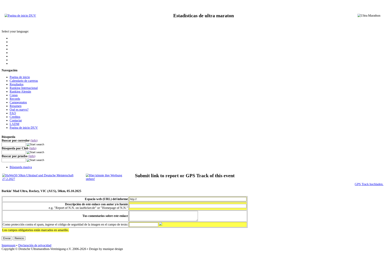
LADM (14, 124)
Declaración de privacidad (34, 245)
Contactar (16, 120)
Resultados (16, 84)
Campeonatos (18, 102)
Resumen (15, 106)
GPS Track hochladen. (369, 184)
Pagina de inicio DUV (24, 127)
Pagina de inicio (20, 77)
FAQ (13, 113)
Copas (14, 95)
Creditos (15, 116)
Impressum (8, 245)
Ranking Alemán (20, 91)
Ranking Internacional (24, 88)
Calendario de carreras (24, 80)
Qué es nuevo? (19, 109)
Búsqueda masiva (21, 167)
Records (15, 98)
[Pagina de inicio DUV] (20, 15)
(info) (33, 140)
